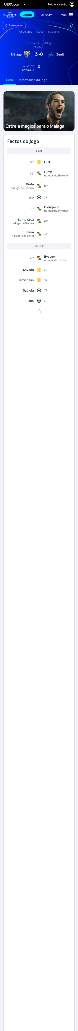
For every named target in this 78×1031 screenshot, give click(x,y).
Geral (10, 79)
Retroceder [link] (16, 25)
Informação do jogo (33, 79)
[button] (66, 14)
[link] (27, 14)
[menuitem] (28, 14)
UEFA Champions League (9, 14)
